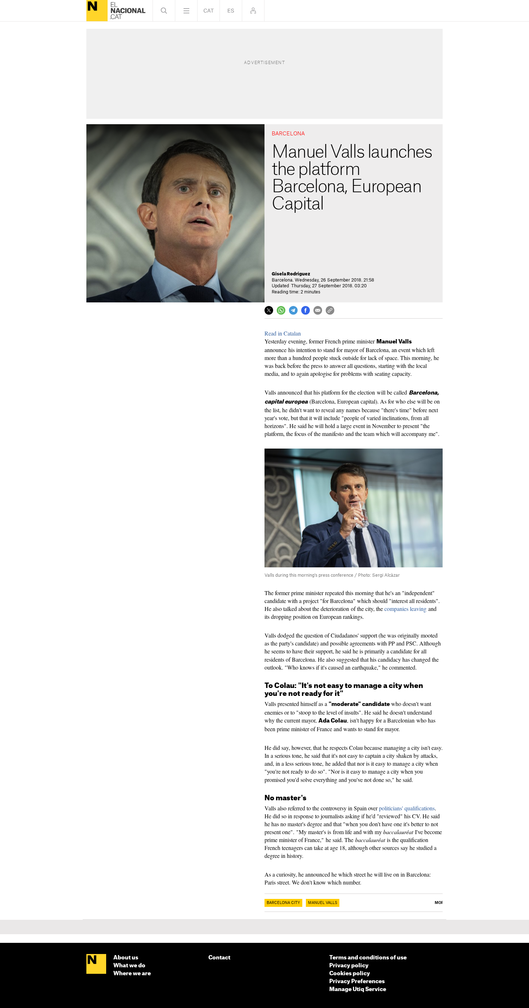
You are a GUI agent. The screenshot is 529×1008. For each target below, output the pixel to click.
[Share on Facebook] (305, 310)
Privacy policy (349, 965)
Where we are (132, 973)
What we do (129, 965)
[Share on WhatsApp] (281, 310)
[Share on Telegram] (293, 310)
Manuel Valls (322, 903)
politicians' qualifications (407, 808)
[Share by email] (317, 310)
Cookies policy (349, 973)
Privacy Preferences (357, 981)
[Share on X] (268, 310)
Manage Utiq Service (357, 989)
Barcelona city (283, 903)
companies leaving (405, 608)
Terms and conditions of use (368, 957)
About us (125, 957)
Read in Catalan (282, 333)
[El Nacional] (97, 10)
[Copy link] (330, 310)
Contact (219, 957)
